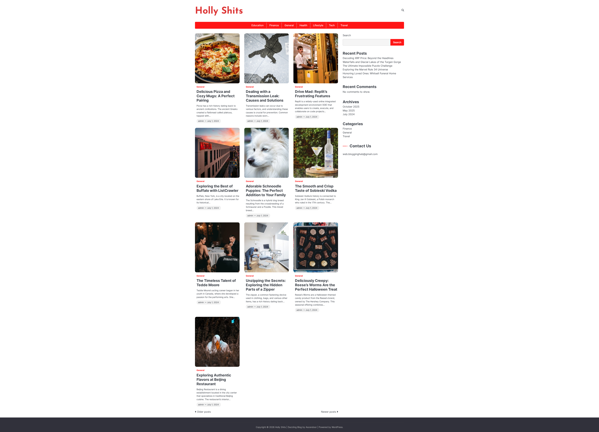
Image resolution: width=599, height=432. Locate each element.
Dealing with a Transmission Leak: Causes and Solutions (264, 96)
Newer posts (328, 411)
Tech (332, 25)
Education (257, 25)
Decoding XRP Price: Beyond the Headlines (368, 58)
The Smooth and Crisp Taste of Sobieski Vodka (316, 188)
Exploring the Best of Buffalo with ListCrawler (217, 188)
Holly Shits (219, 11)
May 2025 (349, 110)
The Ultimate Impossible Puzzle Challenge (367, 65)
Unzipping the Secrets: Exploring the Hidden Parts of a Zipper (266, 285)
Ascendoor (311, 427)
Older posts (204, 411)
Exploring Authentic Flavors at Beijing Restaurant (214, 379)
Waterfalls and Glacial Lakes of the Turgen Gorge (372, 62)
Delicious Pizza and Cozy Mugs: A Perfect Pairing (216, 96)
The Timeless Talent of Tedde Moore (216, 282)
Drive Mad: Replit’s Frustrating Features (312, 93)
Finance (274, 25)
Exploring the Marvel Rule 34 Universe (365, 69)
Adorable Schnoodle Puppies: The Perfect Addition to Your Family (266, 190)
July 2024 (349, 114)
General (289, 25)
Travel (344, 25)
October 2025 (351, 106)
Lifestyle (318, 25)
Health (303, 25)
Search (347, 35)
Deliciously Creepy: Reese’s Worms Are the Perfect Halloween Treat (316, 285)
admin (201, 121)
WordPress (337, 427)
